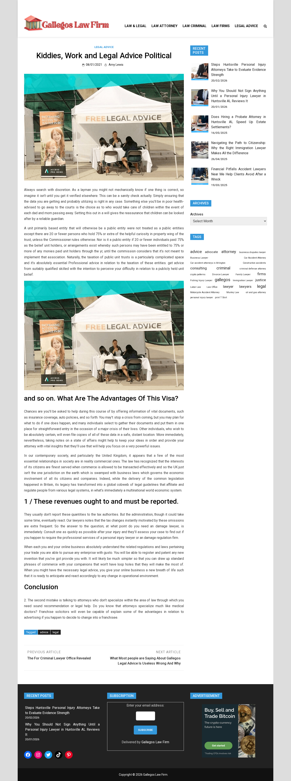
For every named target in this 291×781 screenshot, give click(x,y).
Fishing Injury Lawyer (201, 280)
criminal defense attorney (253, 268)
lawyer (228, 286)
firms (261, 274)
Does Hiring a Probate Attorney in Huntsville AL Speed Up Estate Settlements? (238, 122)
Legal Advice (246, 26)
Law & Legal (135, 26)
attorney (228, 251)
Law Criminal (194, 26)
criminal (223, 268)
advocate (211, 252)
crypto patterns (197, 274)
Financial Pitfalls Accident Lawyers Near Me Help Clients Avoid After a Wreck (238, 174)
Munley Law (232, 292)
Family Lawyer (243, 274)
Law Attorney (164, 26)
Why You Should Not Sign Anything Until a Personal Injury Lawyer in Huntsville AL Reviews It (238, 96)
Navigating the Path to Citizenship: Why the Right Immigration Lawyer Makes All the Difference (238, 148)
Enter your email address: (145, 705)
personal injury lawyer (201, 297)
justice (260, 280)
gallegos (222, 279)
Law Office (212, 287)
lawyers (245, 287)
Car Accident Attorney (255, 257)
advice (44, 632)
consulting (198, 268)
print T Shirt (221, 297)
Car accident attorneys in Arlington (207, 263)
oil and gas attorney (256, 292)
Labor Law (195, 287)
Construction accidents (254, 263)
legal (56, 632)
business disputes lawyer (252, 252)
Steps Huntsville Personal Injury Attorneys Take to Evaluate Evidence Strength (238, 70)
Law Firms (221, 26)
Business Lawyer (199, 257)
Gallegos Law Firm (155, 742)
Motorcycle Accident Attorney (204, 292)
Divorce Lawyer (220, 274)
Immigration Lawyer (243, 280)
